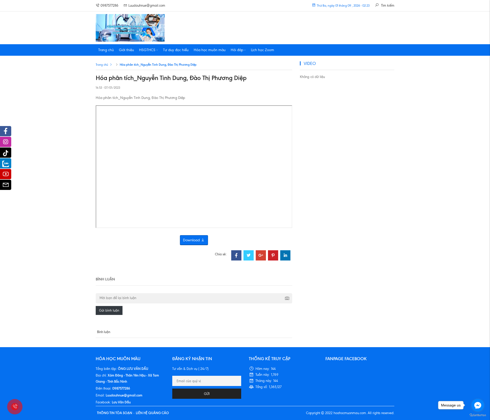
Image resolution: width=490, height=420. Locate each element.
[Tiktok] (5, 153)
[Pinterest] (273, 256)
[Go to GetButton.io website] (478, 414)
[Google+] (261, 256)
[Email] (5, 186)
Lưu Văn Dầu (121, 402)
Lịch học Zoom (262, 50)
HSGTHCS (147, 50)
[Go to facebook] (477, 405)
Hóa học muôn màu (210, 50)
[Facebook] (236, 256)
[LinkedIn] (285, 256)
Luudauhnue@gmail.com (146, 5)
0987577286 (109, 5)
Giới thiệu (126, 50)
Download (192, 240)
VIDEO (310, 63)
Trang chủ (106, 50)
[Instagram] (5, 143)
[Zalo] (5, 163)
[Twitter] (248, 256)
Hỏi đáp (237, 50)
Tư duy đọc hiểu (176, 50)
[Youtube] (5, 175)
